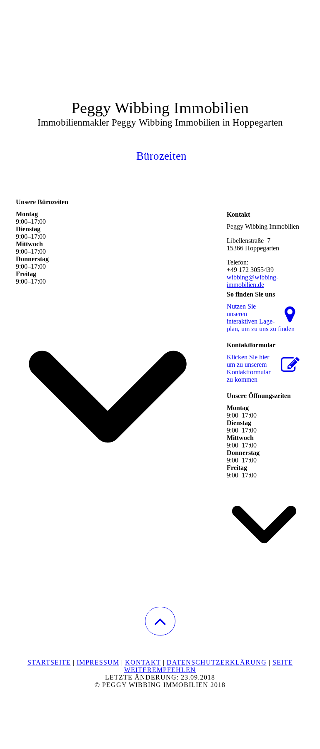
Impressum (98, 662)
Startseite (49, 662)
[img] (160, 41)
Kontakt (143, 662)
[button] (160, 621)
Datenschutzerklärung (217, 662)
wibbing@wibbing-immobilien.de (252, 281)
